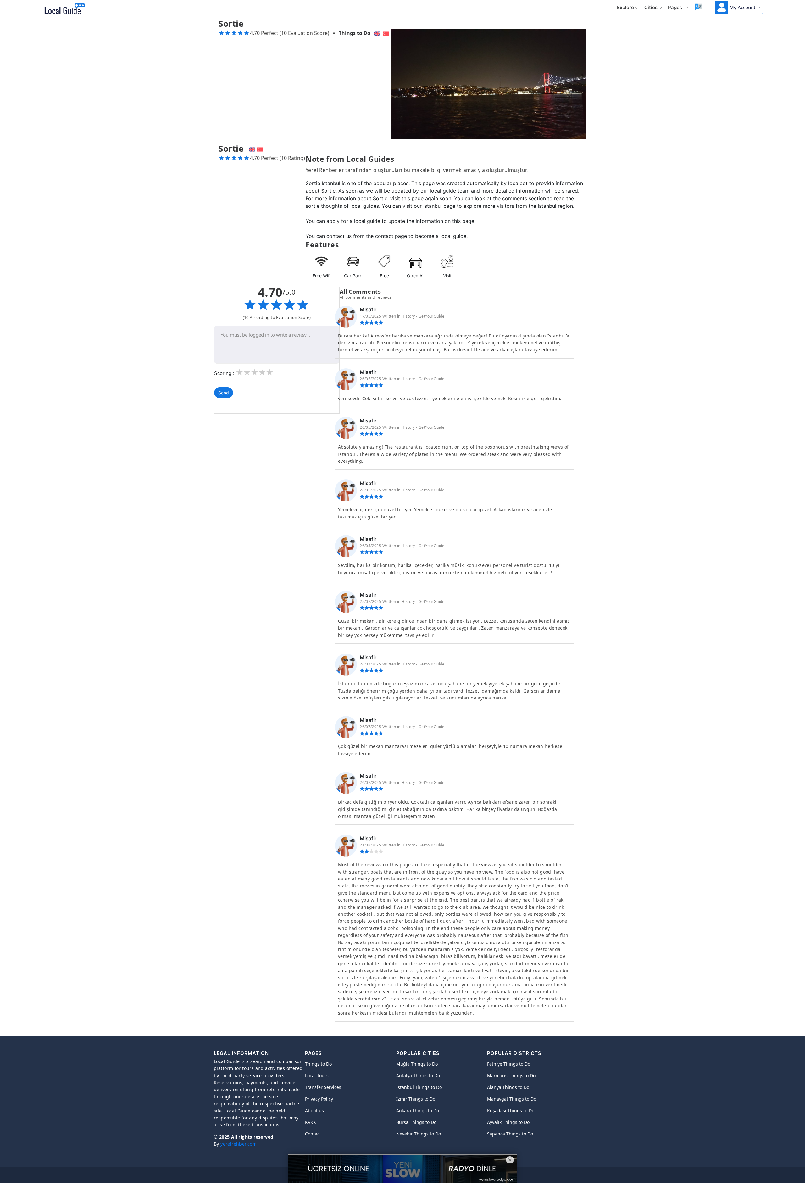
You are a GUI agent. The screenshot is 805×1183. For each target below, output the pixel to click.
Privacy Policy (319, 1099)
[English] (376, 33)
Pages (675, 7)
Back (100, 9)
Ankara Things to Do (417, 1110)
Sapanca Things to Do (510, 1134)
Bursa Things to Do (416, 1122)
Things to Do (354, 33)
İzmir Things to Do (415, 1099)
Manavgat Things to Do (511, 1099)
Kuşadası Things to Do (510, 1110)
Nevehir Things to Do (418, 1134)
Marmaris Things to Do (511, 1075)
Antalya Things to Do (418, 1075)
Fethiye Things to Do (508, 1064)
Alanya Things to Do (508, 1087)
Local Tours (317, 1075)
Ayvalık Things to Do (508, 1122)
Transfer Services (323, 1087)
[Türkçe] (387, 33)
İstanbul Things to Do (419, 1087)
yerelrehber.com (238, 1144)
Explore (625, 7)
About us (314, 1110)
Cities (651, 7)
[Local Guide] (64, 9)
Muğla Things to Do (417, 1064)
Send (223, 392)
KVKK (310, 1122)
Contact (313, 1134)
